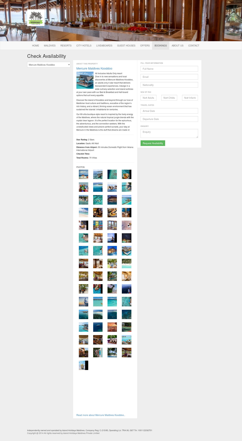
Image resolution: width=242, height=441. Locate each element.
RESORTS (65, 45)
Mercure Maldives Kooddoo (94, 68)
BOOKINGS (161, 45)
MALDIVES (49, 45)
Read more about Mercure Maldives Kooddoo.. (100, 415)
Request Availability (153, 143)
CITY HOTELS (83, 45)
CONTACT (193, 45)
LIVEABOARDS (104, 45)
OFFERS (145, 45)
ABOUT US (177, 45)
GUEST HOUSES (126, 45)
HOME (35, 45)
